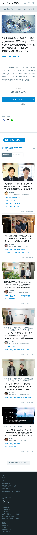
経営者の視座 (26, 296)
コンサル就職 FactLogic (8, 516)
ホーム (4, 9)
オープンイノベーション (13, 206)
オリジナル (6, 155)
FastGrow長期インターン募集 (11, 491)
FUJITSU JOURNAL (14, 104)
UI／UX (8, 347)
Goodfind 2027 (5, 507)
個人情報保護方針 (6, 525)
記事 (3, 475)
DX (6, 299)
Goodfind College (6, 512)
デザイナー (15, 347)
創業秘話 (12, 299)
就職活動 (8, 197)
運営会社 (4, 523)
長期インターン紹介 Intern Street (10, 518)
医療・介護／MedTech (11, 56)
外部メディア (17, 155)
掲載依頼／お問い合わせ (9, 486)
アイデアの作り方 (11, 447)
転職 (23, 249)
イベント (4, 478)
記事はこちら (17, 99)
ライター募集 (6, 488)
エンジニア (9, 252)
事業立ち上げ (17, 197)
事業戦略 (29, 398)
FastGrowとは (6, 483)
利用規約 (4, 527)
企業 (3, 480)
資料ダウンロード (6, 530)
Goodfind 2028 (5, 509)
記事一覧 (10, 9)
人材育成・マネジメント (22, 252)
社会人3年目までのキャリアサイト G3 (11, 514)
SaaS (23, 350)
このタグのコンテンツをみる (17, 463)
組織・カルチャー (11, 200)
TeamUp (4, 521)
